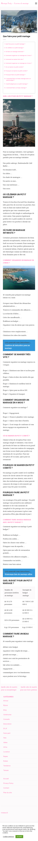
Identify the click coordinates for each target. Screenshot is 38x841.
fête (4, 738)
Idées (32, 28)
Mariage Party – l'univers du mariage (14, 3)
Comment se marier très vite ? (14, 59)
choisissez (18, 30)
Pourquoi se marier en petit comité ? (16, 71)
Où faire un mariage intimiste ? (14, 51)
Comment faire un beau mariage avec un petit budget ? (18, 79)
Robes (5, 761)
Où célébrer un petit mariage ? (14, 47)
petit (29, 30)
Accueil (6, 779)
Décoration (7, 724)
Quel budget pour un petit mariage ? (17, 84)
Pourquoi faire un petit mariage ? (15, 74)
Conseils (27, 28)
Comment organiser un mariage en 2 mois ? (18, 55)
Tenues (6, 770)
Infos (5, 747)
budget (13, 30)
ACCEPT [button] (19, 836)
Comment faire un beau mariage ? (16, 88)
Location (6, 752)
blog (5, 710)
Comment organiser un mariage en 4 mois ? (18, 63)
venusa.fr (4, 813)
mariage (24, 30)
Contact (6, 788)
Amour (5, 701)
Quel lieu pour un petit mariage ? (15, 44)
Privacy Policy (8, 783)
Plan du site (7, 793)
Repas (5, 756)
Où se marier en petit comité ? (14, 67)
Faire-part (6, 733)
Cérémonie (7, 715)
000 (9, 30)
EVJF (5, 728)
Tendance (6, 766)
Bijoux (5, 705)
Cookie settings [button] (8, 837)
